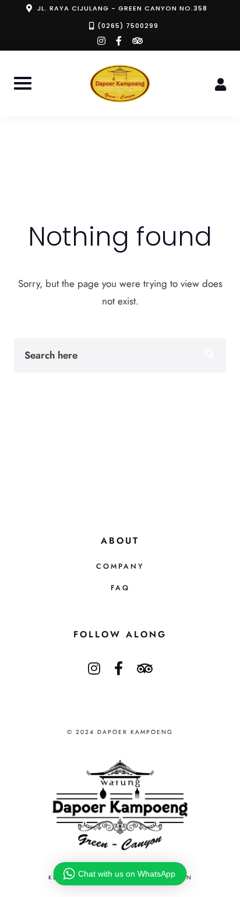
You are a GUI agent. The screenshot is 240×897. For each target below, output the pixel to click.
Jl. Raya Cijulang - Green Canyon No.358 (122, 8)
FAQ (120, 588)
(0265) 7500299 (127, 25)
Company (120, 566)
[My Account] (220, 83)
